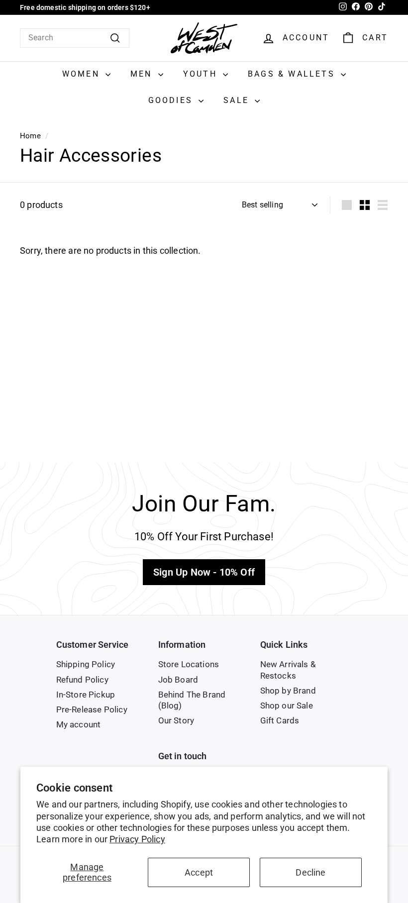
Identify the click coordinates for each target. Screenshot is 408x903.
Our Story (176, 720)
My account (78, 724)
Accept (199, 872)
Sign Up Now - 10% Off (204, 572)
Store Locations (188, 664)
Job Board (178, 680)
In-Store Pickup (85, 695)
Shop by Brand (288, 691)
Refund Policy (82, 680)
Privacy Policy (137, 839)
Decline (310, 872)
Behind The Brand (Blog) (192, 700)
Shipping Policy (85, 664)
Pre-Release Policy (91, 709)
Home (30, 135)
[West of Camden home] (204, 38)
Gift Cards (280, 720)
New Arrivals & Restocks (288, 669)
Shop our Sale (286, 705)
